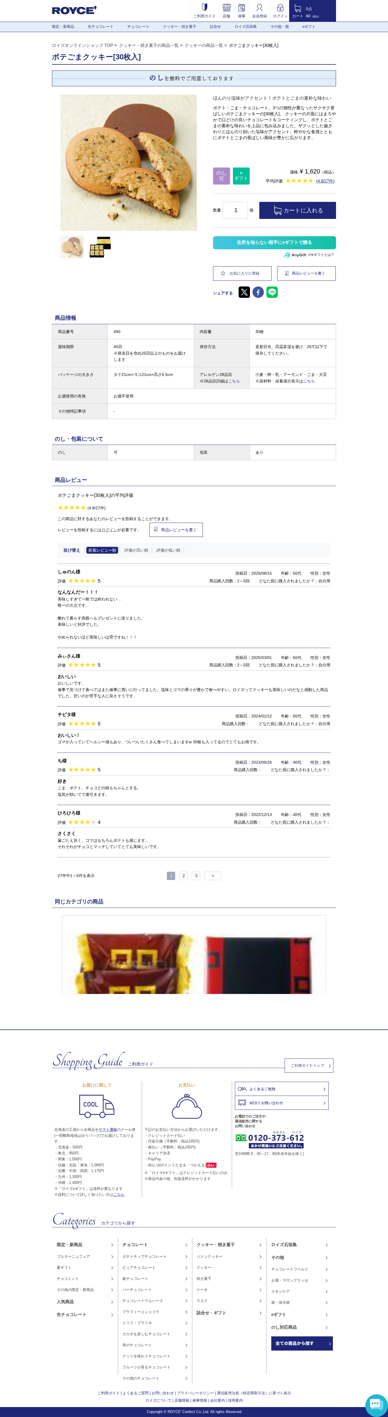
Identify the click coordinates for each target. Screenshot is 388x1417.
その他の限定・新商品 (75, 1290)
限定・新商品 (63, 26)
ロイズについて (158, 1400)
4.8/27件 (325, 181)
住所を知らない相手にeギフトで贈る (274, 242)
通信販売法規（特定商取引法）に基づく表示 (254, 1393)
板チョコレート (135, 1278)
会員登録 (259, 16)
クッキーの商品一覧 (204, 45)
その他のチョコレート (140, 1378)
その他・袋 (279, 26)
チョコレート (138, 26)
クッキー (204, 1267)
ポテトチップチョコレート (144, 1256)
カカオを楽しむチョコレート (146, 1334)
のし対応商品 (284, 1327)
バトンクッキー (209, 1256)
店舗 (226, 16)
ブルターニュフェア (73, 1256)
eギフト (309, 26)
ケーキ (202, 1290)
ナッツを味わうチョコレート (146, 1356)
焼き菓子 (204, 1278)
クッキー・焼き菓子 (179, 26)
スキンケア (280, 1291)
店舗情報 (181, 1400)
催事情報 (199, 1400)
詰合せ (215, 26)
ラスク (202, 1301)
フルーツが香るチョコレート (146, 1367)
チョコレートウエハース (142, 1301)
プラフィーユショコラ (140, 1312)
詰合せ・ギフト (211, 1312)
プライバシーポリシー (195, 1393)
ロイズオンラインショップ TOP (82, 45)
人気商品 (65, 1301)
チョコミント (68, 1278)
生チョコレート (101, 26)
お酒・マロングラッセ (289, 1280)
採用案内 (235, 1400)
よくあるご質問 (136, 1393)
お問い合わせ (163, 1393)
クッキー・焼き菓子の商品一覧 (149, 45)
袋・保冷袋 (280, 1302)
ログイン (280, 16)
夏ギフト (64, 1267)
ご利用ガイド (204, 16)
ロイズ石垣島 (246, 26)
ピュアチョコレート (139, 1267)
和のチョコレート (137, 1345)
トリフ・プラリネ (137, 1323)
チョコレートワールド (289, 1269)
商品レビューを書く (308, 273)
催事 (241, 16)
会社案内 (217, 1400)
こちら (234, 381)
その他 (277, 1257)
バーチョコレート (137, 1290)
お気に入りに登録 (244, 273)
